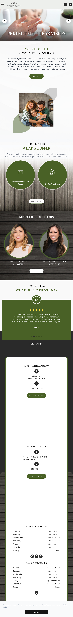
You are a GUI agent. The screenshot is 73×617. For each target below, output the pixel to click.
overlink (16, 370)
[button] (2, 4)
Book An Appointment (36, 395)
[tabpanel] (20, 175)
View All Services (36, 201)
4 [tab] (38, 192)
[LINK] (20, 162)
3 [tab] (37, 192)
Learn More (37, 76)
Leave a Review (36, 344)
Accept (36, 612)
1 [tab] (34, 192)
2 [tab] (35, 192)
